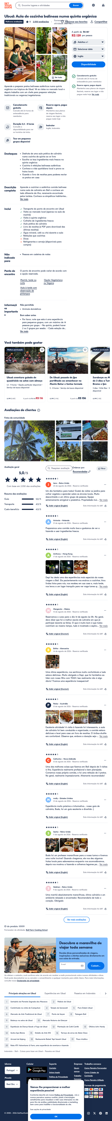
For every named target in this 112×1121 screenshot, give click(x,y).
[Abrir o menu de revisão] (105, 485)
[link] (24, 374)
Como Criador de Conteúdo (91, 1074)
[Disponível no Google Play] (36, 1070)
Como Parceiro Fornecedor (95, 1068)
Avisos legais (54, 1072)
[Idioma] (93, 5)
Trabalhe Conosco (77, 1077)
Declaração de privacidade (28, 981)
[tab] (22, 993)
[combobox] (42, 5)
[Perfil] (103, 5)
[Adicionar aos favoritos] (42, 349)
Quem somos (76, 1070)
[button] (37, 21)
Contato (52, 1068)
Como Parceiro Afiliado (94, 1080)
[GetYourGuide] (8, 5)
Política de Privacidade (58, 1077)
